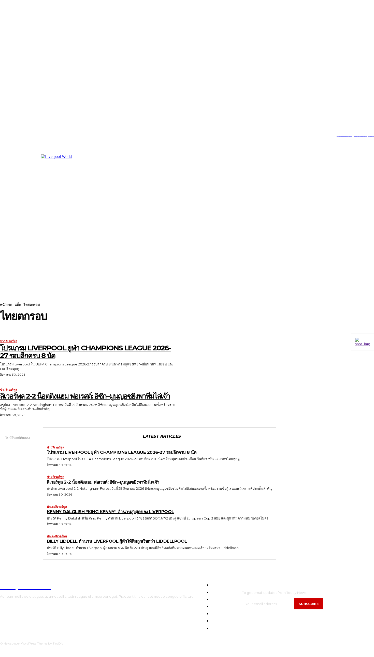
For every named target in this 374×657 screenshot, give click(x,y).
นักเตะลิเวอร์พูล (57, 507)
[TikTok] (16, 135)
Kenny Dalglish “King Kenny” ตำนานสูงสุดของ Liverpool (110, 511)
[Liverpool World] (99, 205)
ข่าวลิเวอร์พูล (8, 341)
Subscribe (309, 604)
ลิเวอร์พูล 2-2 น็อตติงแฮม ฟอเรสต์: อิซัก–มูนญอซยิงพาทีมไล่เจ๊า (85, 396)
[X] (24, 135)
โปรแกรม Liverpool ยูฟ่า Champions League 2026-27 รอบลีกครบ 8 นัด (85, 352)
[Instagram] (8, 135)
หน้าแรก (6, 305)
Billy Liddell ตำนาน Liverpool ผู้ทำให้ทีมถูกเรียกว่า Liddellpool (117, 541)
